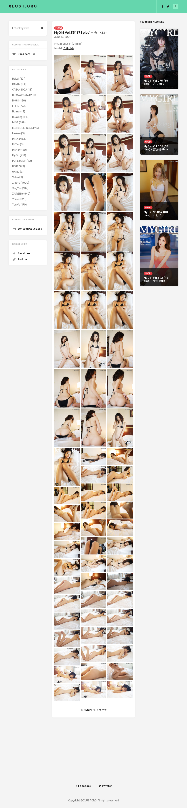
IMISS (15, 122)
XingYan (17, 188)
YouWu (16, 204)
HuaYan (16, 111)
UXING (16, 171)
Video (15, 177)
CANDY (16, 84)
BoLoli (15, 78)
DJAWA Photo (20, 95)
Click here (24, 54)
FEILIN (15, 106)
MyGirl (59, 28)
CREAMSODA (19, 89)
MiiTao (16, 144)
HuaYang (17, 117)
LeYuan (16, 133)
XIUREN (16, 193)
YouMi (15, 199)
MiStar (16, 149)
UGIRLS (16, 166)
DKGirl (15, 100)
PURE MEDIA (19, 160)
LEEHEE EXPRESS (22, 128)
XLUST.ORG (23, 6)
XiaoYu (16, 182)
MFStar (16, 139)
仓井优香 (68, 48)
